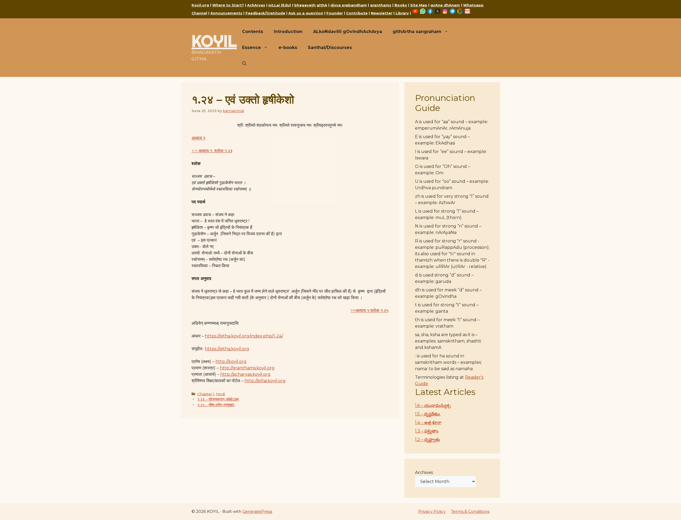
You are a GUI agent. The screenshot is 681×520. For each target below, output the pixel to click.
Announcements (226, 13)
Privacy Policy (432, 511)
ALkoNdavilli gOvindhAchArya (347, 31)
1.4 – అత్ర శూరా (428, 422)
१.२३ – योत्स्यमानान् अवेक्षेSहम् (218, 399)
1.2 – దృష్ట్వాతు (427, 439)
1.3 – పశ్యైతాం (426, 431)
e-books (288, 47)
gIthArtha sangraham (417, 31)
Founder (334, 13)
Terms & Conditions (470, 511)
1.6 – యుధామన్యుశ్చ (433, 405)
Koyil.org (200, 5)
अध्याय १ (198, 138)
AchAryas (256, 5)
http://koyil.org (231, 361)
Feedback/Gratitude (265, 13)
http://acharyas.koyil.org (245, 374)
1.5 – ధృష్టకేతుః (428, 413)
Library (402, 13)
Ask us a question (305, 13)
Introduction (288, 31)
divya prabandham (348, 5)
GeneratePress (257, 511)
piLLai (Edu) (279, 5)
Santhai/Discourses (330, 47)
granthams (380, 5)
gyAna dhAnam (445, 5)
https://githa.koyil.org (227, 348)
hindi (220, 394)
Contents (252, 31)
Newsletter (381, 13)
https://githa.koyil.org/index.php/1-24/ (244, 336)
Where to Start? (228, 5)
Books (401, 5)
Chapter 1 (205, 394)
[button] (244, 64)
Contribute (357, 13)
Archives (424, 472)
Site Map (418, 5)
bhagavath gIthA (310, 5)
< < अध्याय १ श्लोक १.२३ (212, 150)
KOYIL (214, 41)
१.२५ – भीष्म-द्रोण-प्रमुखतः (216, 405)
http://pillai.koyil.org (265, 380)
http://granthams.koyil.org (247, 367)
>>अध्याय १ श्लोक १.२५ (369, 310)
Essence (251, 47)
